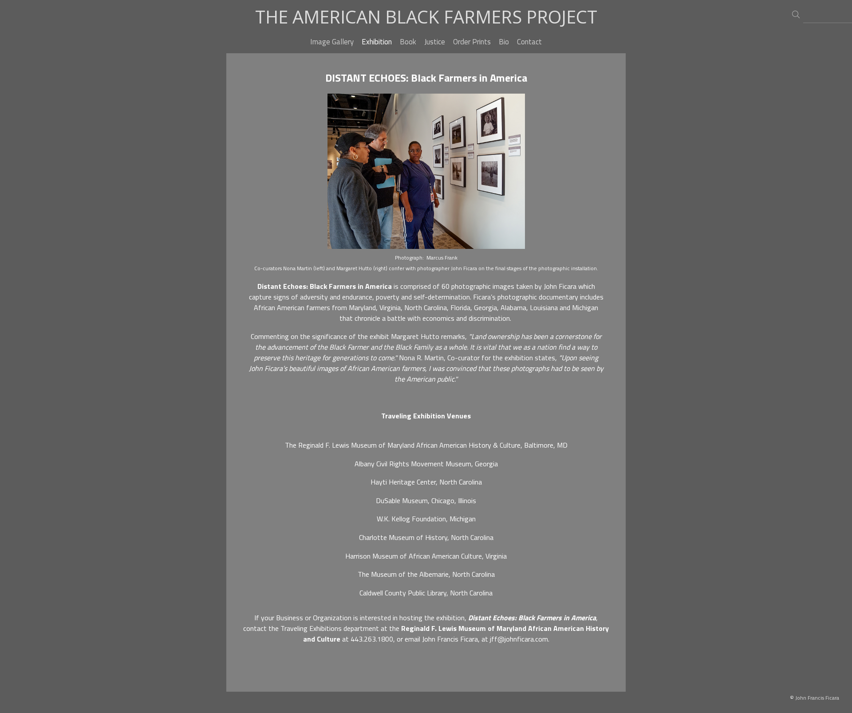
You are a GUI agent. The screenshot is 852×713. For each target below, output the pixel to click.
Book (408, 41)
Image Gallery (332, 41)
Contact (529, 41)
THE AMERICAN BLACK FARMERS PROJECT (426, 16)
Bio (504, 41)
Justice (434, 41)
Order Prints (472, 41)
